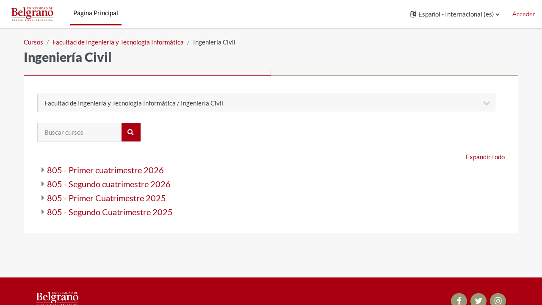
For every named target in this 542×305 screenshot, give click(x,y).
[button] (454, 14)
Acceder (523, 14)
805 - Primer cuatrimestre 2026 (105, 170)
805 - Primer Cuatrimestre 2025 (106, 198)
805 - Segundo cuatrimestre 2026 (109, 184)
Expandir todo (485, 157)
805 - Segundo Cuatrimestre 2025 (110, 212)
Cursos (33, 42)
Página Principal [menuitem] (95, 13)
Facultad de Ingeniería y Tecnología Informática (118, 42)
